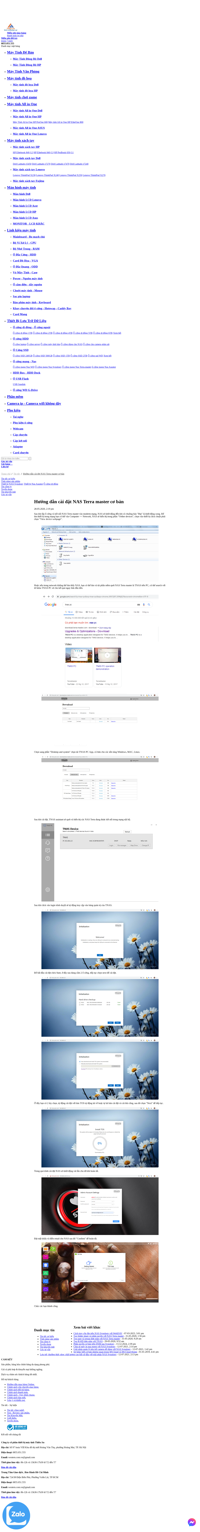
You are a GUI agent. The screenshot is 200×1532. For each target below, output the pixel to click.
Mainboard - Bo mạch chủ (29, 236)
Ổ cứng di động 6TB (103, 333)
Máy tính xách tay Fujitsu (28, 180)
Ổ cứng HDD (21, 338)
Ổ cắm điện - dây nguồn (27, 284)
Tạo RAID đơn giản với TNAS (88, 1341)
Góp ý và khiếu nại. (16, 1400)
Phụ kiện (13, 410)
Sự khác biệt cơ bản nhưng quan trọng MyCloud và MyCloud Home (105, 1352)
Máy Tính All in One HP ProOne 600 (30, 122)
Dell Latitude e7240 (79, 164)
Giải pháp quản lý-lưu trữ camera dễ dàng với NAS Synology (102, 1349)
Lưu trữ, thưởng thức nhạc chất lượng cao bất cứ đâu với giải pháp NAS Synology (78, 1354)
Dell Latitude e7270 (41, 164)
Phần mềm (15, 396)
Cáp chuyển (20, 434)
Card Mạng (20, 314)
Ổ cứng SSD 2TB (78, 355)
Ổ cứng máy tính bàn (50, 344)
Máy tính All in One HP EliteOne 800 (65, 122)
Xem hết (117, 333)
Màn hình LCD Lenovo (27, 199)
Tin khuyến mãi (8, 492)
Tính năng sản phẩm (10, 481)
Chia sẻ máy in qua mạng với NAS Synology (94, 1346)
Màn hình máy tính (21, 187)
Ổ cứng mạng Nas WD (23, 367)
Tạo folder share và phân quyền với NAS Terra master (98, 1336)
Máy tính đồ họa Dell (26, 84)
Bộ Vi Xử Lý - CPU (24, 242)
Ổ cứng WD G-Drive (25, 390)
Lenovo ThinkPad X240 (47, 175)
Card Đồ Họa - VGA (25, 260)
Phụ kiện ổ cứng (23, 422)
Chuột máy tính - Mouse (27, 290)
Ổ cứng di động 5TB (83, 333)
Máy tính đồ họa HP (25, 90)
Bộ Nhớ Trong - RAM (26, 248)
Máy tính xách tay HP (26, 146)
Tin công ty (6, 486)
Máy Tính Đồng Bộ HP (27, 64)
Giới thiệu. (12, 1418)
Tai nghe (18, 416)
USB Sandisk (19, 384)
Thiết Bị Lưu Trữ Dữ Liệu (26, 321)
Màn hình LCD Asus (25, 217)
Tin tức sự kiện (8, 478)
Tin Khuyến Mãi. (15, 1415)
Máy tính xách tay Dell (26, 158)
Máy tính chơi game (22, 97)
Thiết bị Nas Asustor (33, 484)
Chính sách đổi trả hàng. (18, 1389)
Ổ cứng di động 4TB (62, 333)
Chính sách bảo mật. (16, 1397)
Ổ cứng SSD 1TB (61, 355)
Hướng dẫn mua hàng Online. (21, 1384)
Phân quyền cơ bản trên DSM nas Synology (93, 1344)
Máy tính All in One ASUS (29, 127)
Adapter (18, 446)
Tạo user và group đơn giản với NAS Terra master (96, 1338)
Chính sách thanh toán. (17, 1392)
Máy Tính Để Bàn (20, 52)
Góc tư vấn (6, 494)
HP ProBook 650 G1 (64, 152)
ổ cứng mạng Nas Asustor (104, 367)
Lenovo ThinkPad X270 (94, 175)
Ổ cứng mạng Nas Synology (48, 367)
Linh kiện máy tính (21, 230)
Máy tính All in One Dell (27, 110)
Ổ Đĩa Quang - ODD (25, 266)
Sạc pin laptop (21, 296)
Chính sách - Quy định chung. (21, 1395)
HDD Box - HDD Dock (26, 372)
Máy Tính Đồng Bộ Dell (27, 58)
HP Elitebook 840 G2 (23, 152)
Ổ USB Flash (21, 378)
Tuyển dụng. (13, 1420)
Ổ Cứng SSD (21, 350)
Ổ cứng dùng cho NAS (71, 344)
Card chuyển (21, 452)
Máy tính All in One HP (27, 116)
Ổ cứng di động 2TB (42, 333)
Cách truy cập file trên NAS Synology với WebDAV (97, 1333)
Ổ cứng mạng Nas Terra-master (76, 367)
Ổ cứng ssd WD (95, 355)
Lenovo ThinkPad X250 (70, 175)
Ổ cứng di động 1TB (22, 333)
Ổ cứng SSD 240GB (22, 355)
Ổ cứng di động (50, 484)
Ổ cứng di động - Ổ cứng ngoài (31, 327)
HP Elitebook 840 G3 (44, 152)
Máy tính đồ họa (19, 78)
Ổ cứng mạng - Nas (24, 361)
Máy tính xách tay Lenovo (29, 169)
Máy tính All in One (22, 104)
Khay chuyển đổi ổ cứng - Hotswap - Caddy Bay (42, 308)
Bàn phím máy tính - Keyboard (32, 302)
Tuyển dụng (6, 489)
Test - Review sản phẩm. (18, 1413)
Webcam (18, 428)
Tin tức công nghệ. (15, 1410)
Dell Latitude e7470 (60, 164)
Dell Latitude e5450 (22, 164)
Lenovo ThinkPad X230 (24, 175)
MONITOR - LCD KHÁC (29, 223)
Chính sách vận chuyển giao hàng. (23, 1387)
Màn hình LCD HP (24, 211)
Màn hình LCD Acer (25, 205)
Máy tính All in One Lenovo (30, 133)
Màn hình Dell (21, 193)
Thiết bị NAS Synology (12, 484)
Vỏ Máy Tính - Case (25, 272)
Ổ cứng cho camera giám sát (96, 344)
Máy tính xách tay (20, 140)
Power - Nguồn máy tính (28, 278)
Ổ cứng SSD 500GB (42, 355)
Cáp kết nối (20, 440)
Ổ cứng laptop (19, 344)
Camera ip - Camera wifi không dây (34, 403)
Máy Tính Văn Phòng (23, 71)
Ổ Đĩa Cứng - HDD (24, 254)
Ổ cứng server (33, 344)
